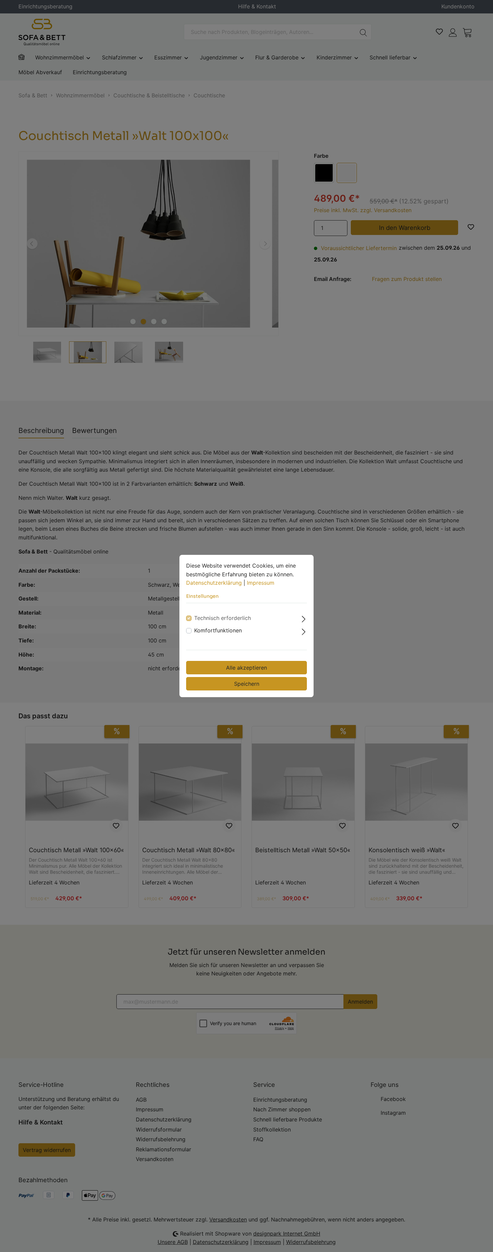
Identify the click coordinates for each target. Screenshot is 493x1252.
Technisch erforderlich (222, 618)
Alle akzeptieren (246, 667)
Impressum (260, 582)
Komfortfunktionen (218, 630)
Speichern (246, 683)
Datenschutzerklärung (214, 582)
